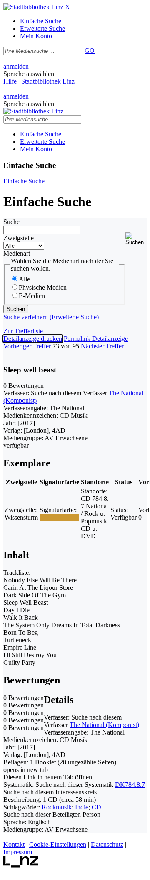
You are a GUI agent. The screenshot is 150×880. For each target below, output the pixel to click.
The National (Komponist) (104, 724)
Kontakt (14, 844)
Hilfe (10, 81)
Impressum (17, 851)
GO (90, 50)
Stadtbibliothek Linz (48, 81)
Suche (11, 221)
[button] (136, 238)
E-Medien (32, 295)
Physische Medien (43, 287)
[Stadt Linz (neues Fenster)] (21, 865)
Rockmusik (57, 807)
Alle (24, 279)
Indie (81, 807)
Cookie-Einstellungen (57, 844)
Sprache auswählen (28, 73)
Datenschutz (107, 844)
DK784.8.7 (130, 784)
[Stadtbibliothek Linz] (33, 6)
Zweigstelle (18, 238)
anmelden (16, 66)
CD (96, 807)
